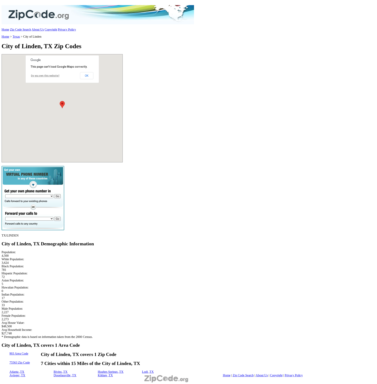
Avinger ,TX (17, 375)
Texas (16, 36)
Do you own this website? (45, 75)
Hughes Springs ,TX (111, 371)
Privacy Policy (67, 29)
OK (86, 75)
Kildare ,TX (105, 375)
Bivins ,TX (61, 371)
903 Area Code (18, 353)
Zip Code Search (20, 29)
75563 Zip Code (19, 362)
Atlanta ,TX (16, 371)
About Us (38, 29)
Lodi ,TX (148, 371)
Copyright (51, 29)
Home (5, 29)
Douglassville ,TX (65, 375)
